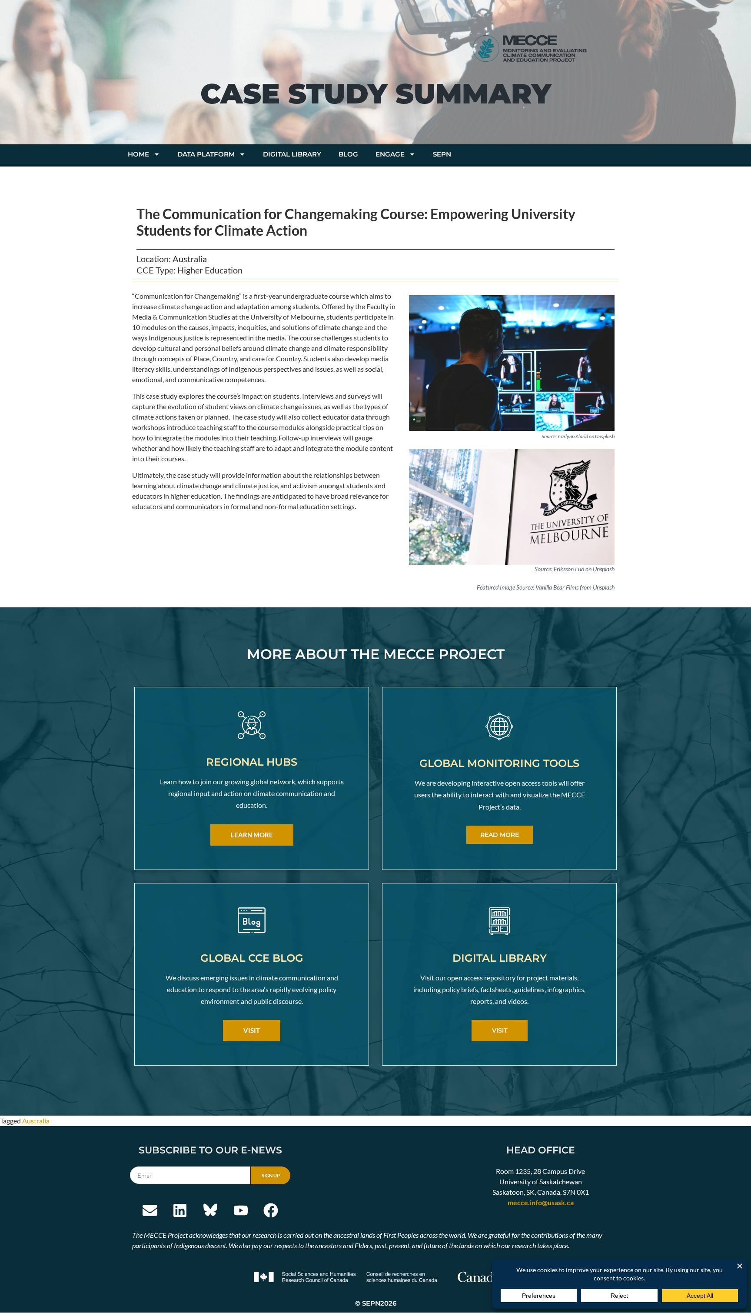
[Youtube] (240, 1210)
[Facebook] (270, 1210)
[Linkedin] (180, 1210)
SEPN (442, 154)
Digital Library (292, 154)
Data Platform (206, 154)
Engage (390, 154)
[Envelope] (150, 1210)
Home (138, 154)
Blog (348, 154)
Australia (36, 1120)
